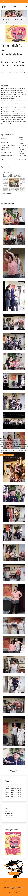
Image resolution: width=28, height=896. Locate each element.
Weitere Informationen (11, 457)
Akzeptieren (3, 455)
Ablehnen (10, 455)
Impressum (19, 457)
